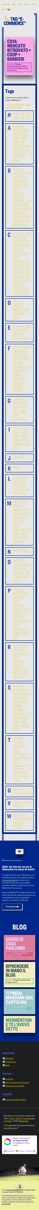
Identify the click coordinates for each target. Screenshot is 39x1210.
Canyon (17, 241)
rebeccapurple (19, 650)
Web (15, 819)
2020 (16, 114)
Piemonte (17, 609)
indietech (24, 436)
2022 (22, 114)
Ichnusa (23, 428)
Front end (17, 391)
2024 (16, 118)
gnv (15, 407)
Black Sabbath (19, 201)
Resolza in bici (19, 662)
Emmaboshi (18, 334)
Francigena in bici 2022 (22, 367)
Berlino (16, 177)
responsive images (20, 669)
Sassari (16, 702)
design (26, 310)
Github (18, 1119)
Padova (21, 589)
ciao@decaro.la (10, 1128)
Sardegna (27, 694)
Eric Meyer (17, 338)
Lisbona (17, 485)
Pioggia (26, 609)
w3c (15, 815)
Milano (16, 526)
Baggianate (18, 169)
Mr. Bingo (24, 538)
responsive (18, 666)
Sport (28, 714)
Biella (26, 185)
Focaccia (23, 355)
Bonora (16, 217)
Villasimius (18, 806)
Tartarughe (18, 743)
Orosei (16, 581)
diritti (16, 317)
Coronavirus (18, 285)
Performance (18, 597)
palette (16, 593)
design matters (19, 314)
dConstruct (18, 306)
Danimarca (18, 302)
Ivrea (15, 448)
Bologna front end (20, 213)
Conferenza (26, 273)
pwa (15, 637)
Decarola (6, 4)
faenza (26, 347)
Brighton (24, 225)
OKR (15, 561)
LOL (24, 485)
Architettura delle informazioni (20, 155)
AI (15, 135)
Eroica (26, 338)
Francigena (18, 363)
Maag (16, 502)
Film (15, 355)
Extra (34, 4)
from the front (19, 387)
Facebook (17, 347)
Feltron (16, 351)
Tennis (16, 751)
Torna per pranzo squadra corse (20, 767)
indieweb (17, 440)
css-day (17, 293)
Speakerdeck (29, 1119)
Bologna (26, 205)
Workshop (17, 827)
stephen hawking (20, 722)
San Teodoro (18, 686)
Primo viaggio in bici (21, 621)
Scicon (24, 702)
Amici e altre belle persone (17, 1083)
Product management (21, 633)
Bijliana (16, 189)
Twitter (16, 780)
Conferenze (10, 1062)
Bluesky (17, 205)
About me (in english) (14, 1086)
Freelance (17, 375)
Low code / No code (21, 489)
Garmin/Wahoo (19, 400)
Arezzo (16, 160)
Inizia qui (27, 440)
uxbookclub (26, 793)
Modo (24, 534)
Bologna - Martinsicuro (22, 209)
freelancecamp (19, 379)
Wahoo (22, 815)
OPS (27, 573)
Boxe (16, 225)
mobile (16, 534)
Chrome (17, 253)
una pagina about (10, 880)
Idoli (15, 432)
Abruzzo (17, 131)
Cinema (17, 257)
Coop (28, 277)
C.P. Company (19, 234)
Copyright (17, 281)
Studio (16, 726)
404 (28, 118)
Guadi (16, 415)
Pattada (24, 593)
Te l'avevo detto (19, 747)
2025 (22, 118)
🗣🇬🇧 (8, 10)
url (23, 789)
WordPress (18, 823)
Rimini (16, 673)
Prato (25, 613)
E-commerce (18, 326)
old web (17, 565)
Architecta (24, 150)
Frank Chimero (19, 371)
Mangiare (17, 510)
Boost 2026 (26, 217)
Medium (27, 514)
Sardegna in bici (19, 698)
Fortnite (26, 359)
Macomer (24, 502)
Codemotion (25, 269)
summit (16, 730)
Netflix (16, 551)
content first (18, 277)
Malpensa (17, 506)
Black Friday (18, 197)
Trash (16, 776)
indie (16, 436)
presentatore (18, 617)
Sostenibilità (18, 714)
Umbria (16, 789)
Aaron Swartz (18, 127)
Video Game (26, 802)
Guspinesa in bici (20, 419)
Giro (20, 4)
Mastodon (17, 514)
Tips (15, 762)
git (26, 404)
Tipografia (26, 758)
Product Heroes (19, 629)
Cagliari (17, 237)
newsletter (25, 551)
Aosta (16, 142)
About (27, 4)
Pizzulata (17, 613)
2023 (29, 114)
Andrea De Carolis (12, 1190)
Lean (16, 477)
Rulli (21, 677)
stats (25, 718)
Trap (24, 772)
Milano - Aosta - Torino (22, 530)
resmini (16, 658)
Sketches (17, 706)
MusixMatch (18, 542)
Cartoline (26, 241)
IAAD (16, 428)
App (22, 142)
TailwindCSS (18, 739)
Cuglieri (25, 293)
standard (17, 718)
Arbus (16, 150)
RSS (15, 677)
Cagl (28, 234)
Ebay (27, 326)
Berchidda (26, 173)
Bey (23, 177)
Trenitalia (24, 776)
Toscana (17, 772)
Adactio (25, 131)
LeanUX (23, 477)
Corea (26, 281)
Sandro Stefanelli (20, 690)
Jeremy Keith (18, 457)
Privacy (16, 625)
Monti (16, 538)
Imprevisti (23, 432)
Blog (14, 4)
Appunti (27, 146)
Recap (16, 654)
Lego (16, 481)
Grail (15, 411)
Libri (22, 481)
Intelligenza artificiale (21, 444)
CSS (26, 289)
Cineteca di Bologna (21, 261)
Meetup (17, 518)
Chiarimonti (18, 249)
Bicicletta (17, 185)
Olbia (22, 561)
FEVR (24, 351)
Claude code (18, 265)
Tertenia (17, 758)
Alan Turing (23, 135)
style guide (25, 726)
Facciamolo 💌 (12, 907)
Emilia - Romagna (20, 330)
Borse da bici (18, 221)
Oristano (17, 577)
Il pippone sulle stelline (15, 1100)
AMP (24, 138)
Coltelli (16, 273)
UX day (16, 793)
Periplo (16, 601)
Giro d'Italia (18, 404)
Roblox (24, 673)
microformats (19, 522)
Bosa (28, 221)
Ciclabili (26, 253)
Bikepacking (18, 193)
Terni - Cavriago (19, 754)
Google (22, 407)
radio (16, 646)
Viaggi (16, 802)
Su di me (9, 1079)
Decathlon (17, 310)
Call (24, 237)
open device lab (19, 569)
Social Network (19, 710)
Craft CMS (18, 289)
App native (18, 146)
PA (15, 589)
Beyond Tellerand (20, 181)
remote (24, 654)
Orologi (26, 577)
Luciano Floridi (19, 493)
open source (18, 573)
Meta (24, 518)
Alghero (17, 138)
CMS (16, 269)
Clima (28, 265)
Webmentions (25, 819)
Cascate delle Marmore (22, 245)
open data (26, 565)
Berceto (17, 173)
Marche (26, 510)
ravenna (23, 646)
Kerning (17, 467)
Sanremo (17, 694)
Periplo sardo (18, 605)
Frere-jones (18, 383)
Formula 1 (17, 359)
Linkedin (8, 1121)
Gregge (23, 411)
